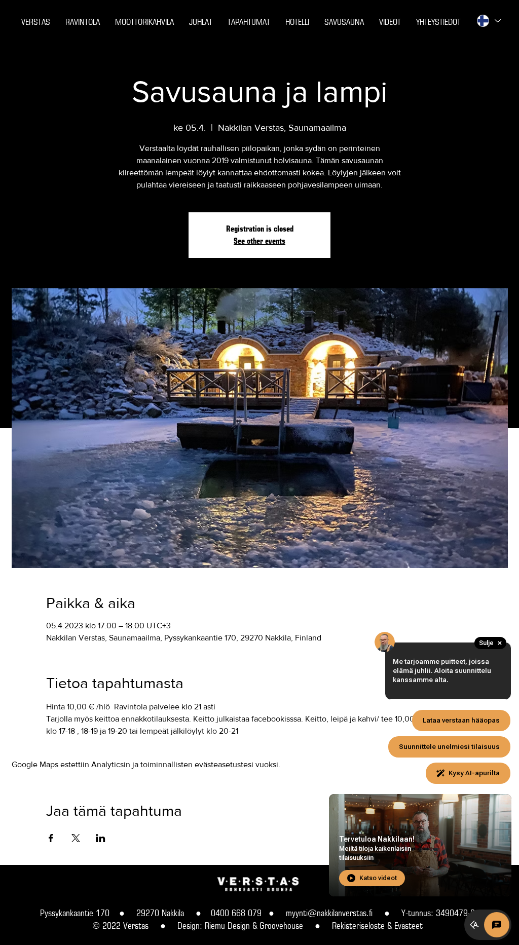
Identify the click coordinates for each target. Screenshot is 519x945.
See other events (259, 241)
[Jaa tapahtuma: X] (76, 838)
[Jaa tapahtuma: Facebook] (51, 838)
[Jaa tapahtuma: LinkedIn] (100, 838)
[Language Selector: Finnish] (488, 21)
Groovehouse (281, 925)
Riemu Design (227, 925)
